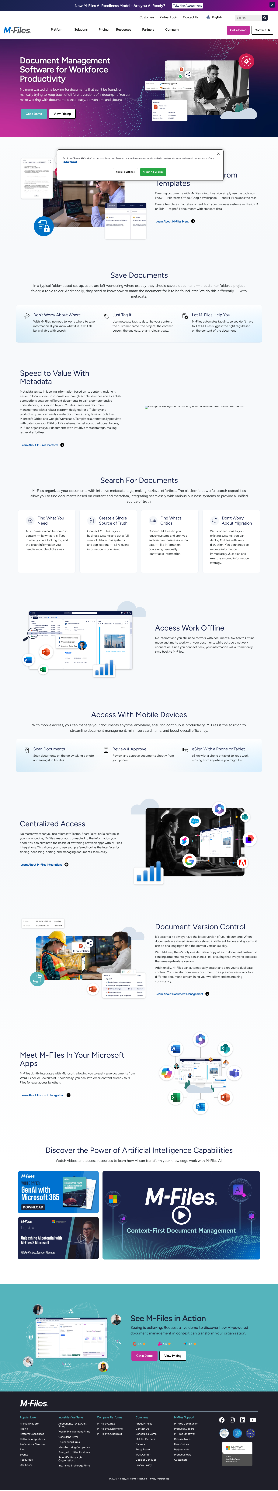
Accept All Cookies (153, 172)
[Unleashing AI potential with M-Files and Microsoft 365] (58, 1238)
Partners (148, 29)
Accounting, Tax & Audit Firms (72, 1425)
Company (172, 29)
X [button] (272, 5)
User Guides (181, 1444)
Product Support (184, 1428)
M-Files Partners (145, 1439)
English (217, 17)
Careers (140, 1444)
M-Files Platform (29, 1423)
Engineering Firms (69, 1442)
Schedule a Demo (146, 1433)
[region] (140, 165)
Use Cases (26, 1465)
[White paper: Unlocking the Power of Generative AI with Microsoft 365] (58, 1192)
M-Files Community (185, 1423)
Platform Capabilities (32, 1433)
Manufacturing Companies (74, 1447)
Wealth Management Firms (74, 1431)
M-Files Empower (184, 1433)
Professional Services (32, 1444)
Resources (123, 29)
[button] (222, 1420)
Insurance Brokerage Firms (74, 1465)
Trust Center (143, 1454)
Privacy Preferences (159, 1478)
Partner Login (169, 17)
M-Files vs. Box (106, 1423)
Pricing (104, 29)
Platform (57, 29)
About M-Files (144, 1423)
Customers (147, 17)
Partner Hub (181, 1449)
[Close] (218, 154)
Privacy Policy (144, 1465)
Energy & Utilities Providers (74, 1452)
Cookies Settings (125, 172)
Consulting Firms (68, 1437)
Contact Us (190, 17)
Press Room (143, 1449)
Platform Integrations (32, 1439)
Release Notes (183, 1439)
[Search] (265, 18)
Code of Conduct (146, 1459)
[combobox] (214, 17)
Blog (22, 1449)
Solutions (81, 29)
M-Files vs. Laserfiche (110, 1428)
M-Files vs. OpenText (109, 1433)
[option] (214, 17)
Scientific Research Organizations (70, 1459)
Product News (182, 1454)
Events (24, 1454)
